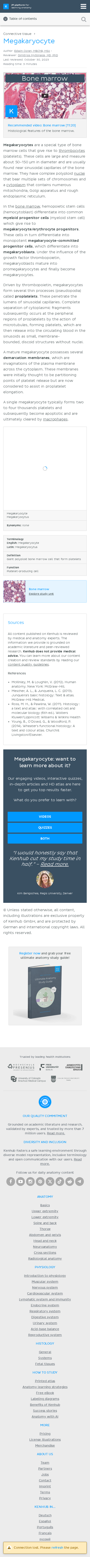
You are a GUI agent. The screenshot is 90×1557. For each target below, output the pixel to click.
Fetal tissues (45, 1364)
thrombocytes (72, 151)
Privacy (45, 1498)
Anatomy (45, 1196)
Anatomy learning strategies (45, 1387)
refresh (57, 1547)
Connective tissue (17, 34)
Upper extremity (45, 1211)
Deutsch (45, 1515)
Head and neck (44, 1241)
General (45, 1352)
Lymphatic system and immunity (45, 1299)
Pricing (45, 1433)
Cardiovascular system (45, 1293)
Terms (45, 1492)
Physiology (45, 1267)
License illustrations (45, 1439)
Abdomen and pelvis (45, 1235)
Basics (45, 1205)
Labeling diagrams (45, 1399)
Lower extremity (45, 1217)
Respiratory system (45, 1311)
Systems (45, 1358)
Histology (45, 1343)
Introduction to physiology (45, 1275)
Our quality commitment (45, 1116)
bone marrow (27, 206)
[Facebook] (10, 1181)
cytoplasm (16, 185)
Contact (45, 1480)
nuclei (79, 173)
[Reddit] (69, 1181)
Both (44, 838)
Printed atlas (45, 1381)
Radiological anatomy (45, 1258)
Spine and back (45, 1223)
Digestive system (45, 1317)
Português (45, 1527)
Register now (29, 953)
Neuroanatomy (45, 1246)
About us (45, 1454)
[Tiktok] (59, 1181)
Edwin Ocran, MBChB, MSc (32, 51)
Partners (45, 1468)
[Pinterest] (40, 1181)
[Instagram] (30, 1181)
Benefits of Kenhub (45, 1404)
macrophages (55, 419)
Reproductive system (45, 1335)
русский (45, 1539)
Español (45, 1521)
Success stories (45, 1410)
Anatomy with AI (45, 1416)
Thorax (45, 1229)
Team (45, 1462)
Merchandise (45, 1445)
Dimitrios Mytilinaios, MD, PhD (38, 55)
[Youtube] (20, 1181)
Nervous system (45, 1287)
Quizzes (45, 828)
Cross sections (45, 1252)
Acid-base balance (45, 1329)
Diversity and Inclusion (45, 1142)
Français (45, 1533)
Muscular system (45, 1281)
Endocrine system (45, 1305)
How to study (45, 1372)
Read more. (54, 864)
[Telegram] (79, 1181)
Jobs (44, 1474)
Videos (45, 817)
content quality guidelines (28, 664)
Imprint (45, 1486)
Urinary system (45, 1323)
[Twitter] (50, 1181)
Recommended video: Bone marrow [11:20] (42, 125)
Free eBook (45, 1393)
